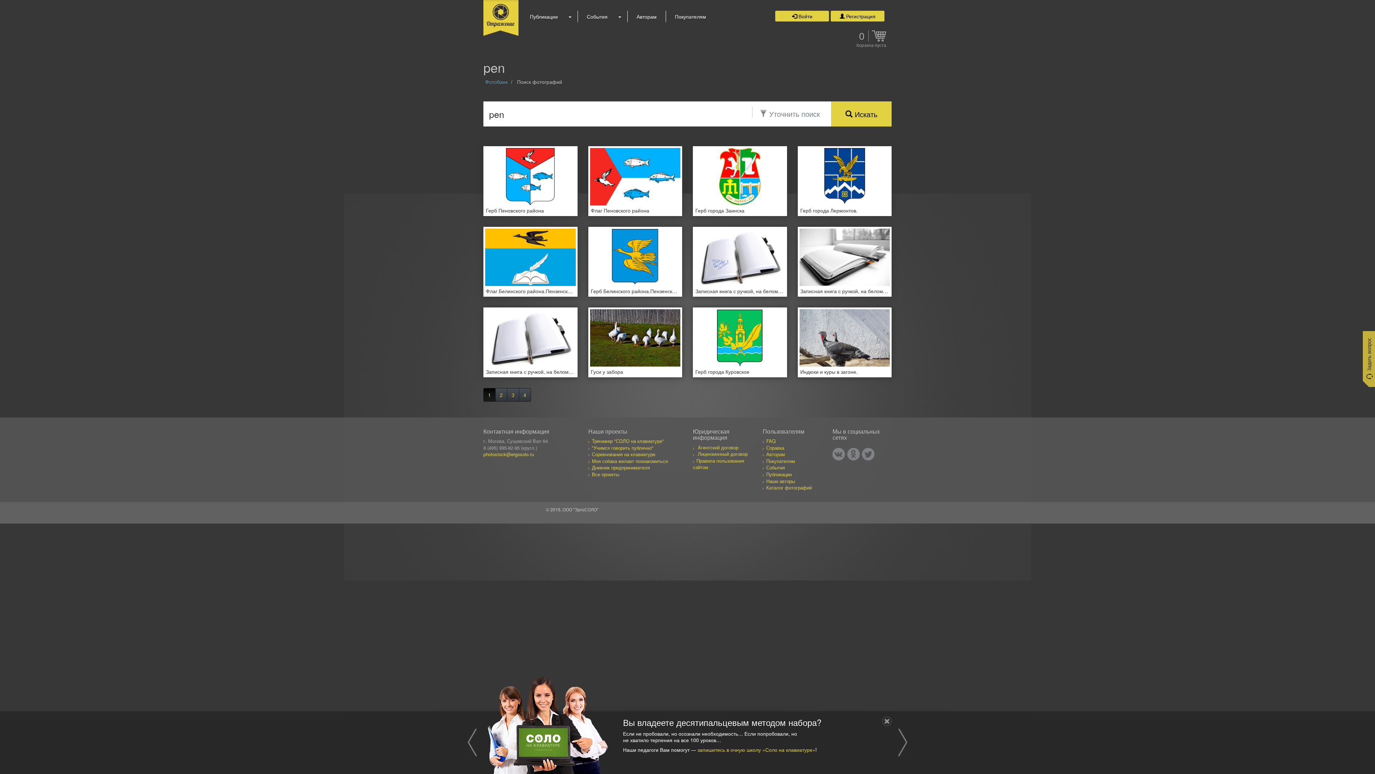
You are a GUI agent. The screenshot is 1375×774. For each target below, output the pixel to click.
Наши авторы (780, 481)
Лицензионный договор (723, 453)
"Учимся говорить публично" (622, 447)
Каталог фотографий (789, 487)
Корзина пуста (871, 45)
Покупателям (690, 16)
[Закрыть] (887, 721)
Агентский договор (718, 447)
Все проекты (605, 474)
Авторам (647, 16)
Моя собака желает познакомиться (630, 461)
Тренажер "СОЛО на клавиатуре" (628, 441)
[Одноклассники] (853, 454)
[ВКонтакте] (839, 454)
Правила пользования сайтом (718, 464)
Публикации (544, 16)
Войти (804, 16)
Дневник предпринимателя (621, 467)
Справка (775, 447)
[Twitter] (868, 454)
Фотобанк (496, 81)
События (597, 16)
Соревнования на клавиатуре (623, 454)
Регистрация (860, 16)
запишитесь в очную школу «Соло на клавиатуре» (756, 749)
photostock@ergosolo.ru (508, 454)
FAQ (771, 441)
